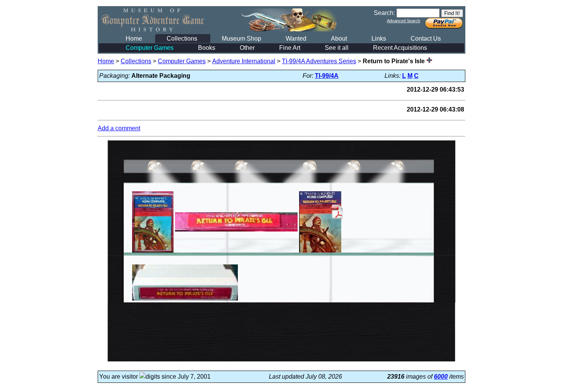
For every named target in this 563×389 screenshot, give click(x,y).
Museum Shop (241, 38)
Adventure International (243, 61)
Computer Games (149, 47)
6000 (441, 376)
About (339, 38)
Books (206, 47)
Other (247, 47)
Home (134, 38)
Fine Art (289, 47)
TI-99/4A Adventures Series (319, 61)
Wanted (296, 38)
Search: (384, 13)
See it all (337, 47)
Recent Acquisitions (400, 47)
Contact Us (426, 38)
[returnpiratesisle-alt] (152, 252)
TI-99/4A (327, 75)
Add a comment (119, 128)
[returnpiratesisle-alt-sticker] (236, 231)
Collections (182, 38)
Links (379, 38)
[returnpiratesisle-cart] (185, 300)
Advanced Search (403, 20)
